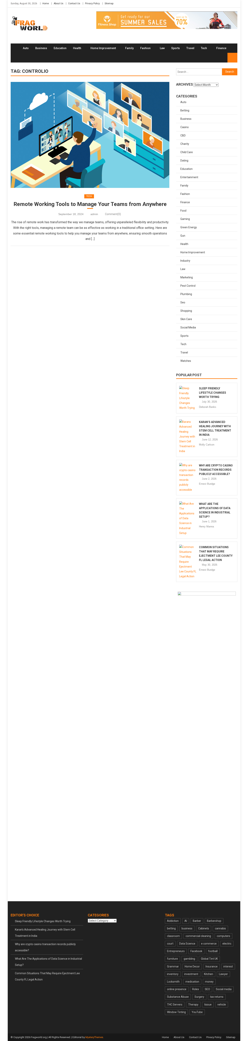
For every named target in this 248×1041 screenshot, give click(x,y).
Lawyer (223, 974)
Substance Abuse (178, 996)
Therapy (193, 1004)
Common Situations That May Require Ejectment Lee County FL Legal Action (47, 976)
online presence (176, 989)
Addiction (173, 920)
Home (45, 3)
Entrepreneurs (176, 951)
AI (185, 920)
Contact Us (74, 3)
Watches (185, 360)
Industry (185, 260)
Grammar (173, 966)
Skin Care (186, 319)
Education (60, 48)
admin (94, 214)
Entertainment (189, 177)
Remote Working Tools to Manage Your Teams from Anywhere (90, 204)
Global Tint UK (209, 958)
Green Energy (188, 227)
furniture (172, 958)
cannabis (220, 928)
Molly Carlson (206, 444)
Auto (26, 48)
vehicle (221, 1004)
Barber (197, 920)
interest (228, 966)
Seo (182, 302)
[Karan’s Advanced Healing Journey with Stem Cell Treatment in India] (188, 436)
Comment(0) (113, 214)
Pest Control (187, 285)
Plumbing (186, 294)
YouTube (197, 1012)
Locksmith (173, 981)
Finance (221, 48)
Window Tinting (176, 1012)
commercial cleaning (198, 936)
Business (41, 48)
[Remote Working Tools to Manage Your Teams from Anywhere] (90, 135)
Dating (184, 160)
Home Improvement (103, 48)
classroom (173, 936)
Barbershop (214, 920)
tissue (208, 1004)
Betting (184, 110)
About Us (58, 3)
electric (226, 943)
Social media (224, 989)
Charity (184, 143)
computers (223, 936)
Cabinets (203, 928)
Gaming (185, 219)
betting (171, 928)
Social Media (188, 327)
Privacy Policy (92, 3)
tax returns (216, 996)
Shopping (186, 310)
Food (183, 210)
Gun (182, 235)
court (170, 943)
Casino (184, 127)
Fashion (145, 48)
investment (191, 974)
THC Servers (174, 1004)
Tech (204, 48)
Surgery (199, 996)
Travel (190, 48)
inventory (172, 974)
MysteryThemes (94, 1037)
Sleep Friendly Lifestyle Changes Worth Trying (212, 393)
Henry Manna (206, 526)
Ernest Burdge (207, 483)
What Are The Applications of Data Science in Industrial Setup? (48, 961)
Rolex (195, 989)
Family (129, 48)
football (213, 951)
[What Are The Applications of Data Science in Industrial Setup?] (188, 518)
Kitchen (208, 974)
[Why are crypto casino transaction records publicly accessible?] (188, 477)
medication (192, 981)
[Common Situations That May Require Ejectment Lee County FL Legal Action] (188, 562)
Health (77, 48)
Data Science (187, 943)
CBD (183, 135)
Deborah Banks (207, 406)
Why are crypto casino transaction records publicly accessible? (216, 470)
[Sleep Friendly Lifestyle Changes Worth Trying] (188, 398)
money (209, 981)
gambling (189, 958)
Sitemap (109, 3)
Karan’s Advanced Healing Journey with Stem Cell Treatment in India (45, 932)
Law (162, 48)
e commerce (209, 943)
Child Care (186, 152)
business (187, 928)
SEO (207, 989)
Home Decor (192, 966)
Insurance (212, 966)
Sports (175, 48)
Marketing (186, 277)
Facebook (196, 951)
